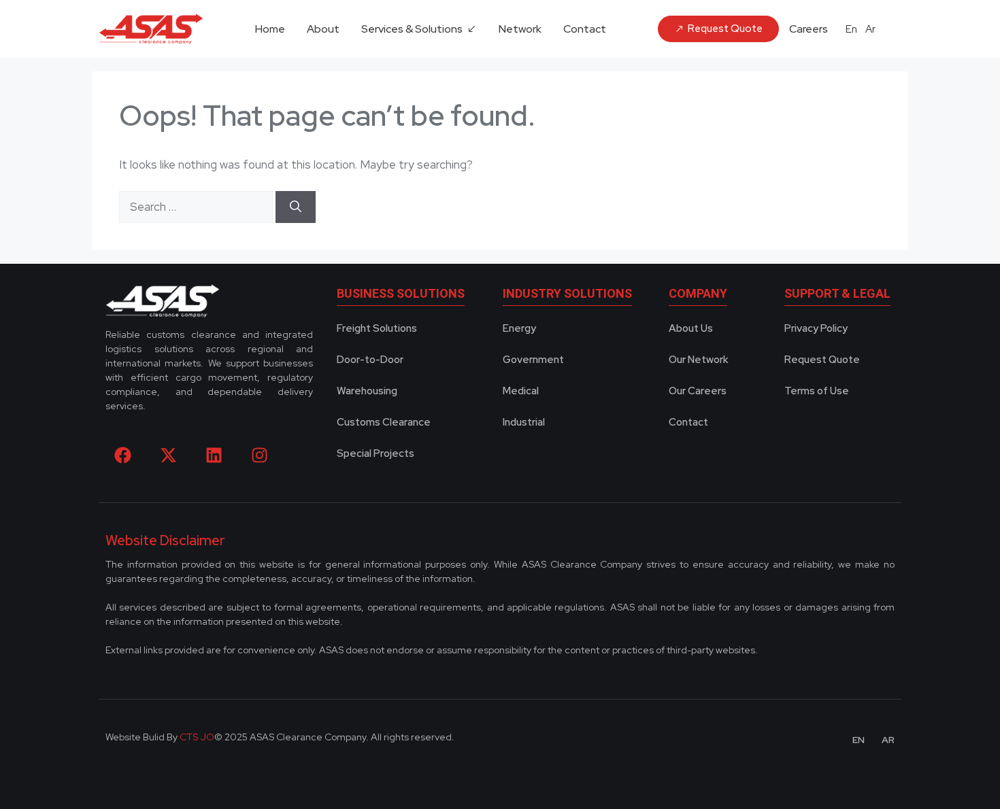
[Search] (296, 207)
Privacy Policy (816, 328)
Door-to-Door (370, 359)
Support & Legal (837, 293)
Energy (519, 328)
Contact (688, 422)
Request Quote (822, 359)
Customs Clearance (384, 422)
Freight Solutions (377, 328)
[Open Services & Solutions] (471, 29)
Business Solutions (401, 293)
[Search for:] (197, 206)
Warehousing (367, 391)
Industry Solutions (567, 293)
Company (698, 293)
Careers (808, 29)
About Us (691, 328)
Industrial (524, 422)
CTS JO (197, 737)
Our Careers (698, 391)
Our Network (699, 359)
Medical (521, 391)
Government (533, 359)
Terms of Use (816, 391)
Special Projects (375, 453)
